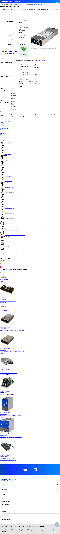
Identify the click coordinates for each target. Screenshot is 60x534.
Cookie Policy (21, 526)
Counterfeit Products (41, 526)
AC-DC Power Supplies (27, 4)
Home (3, 4)
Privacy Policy (13, 526)
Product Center (18, 1)
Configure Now (41, 60)
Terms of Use (5, 526)
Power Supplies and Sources (17, 4)
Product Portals (7, 4)
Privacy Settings (30, 526)
